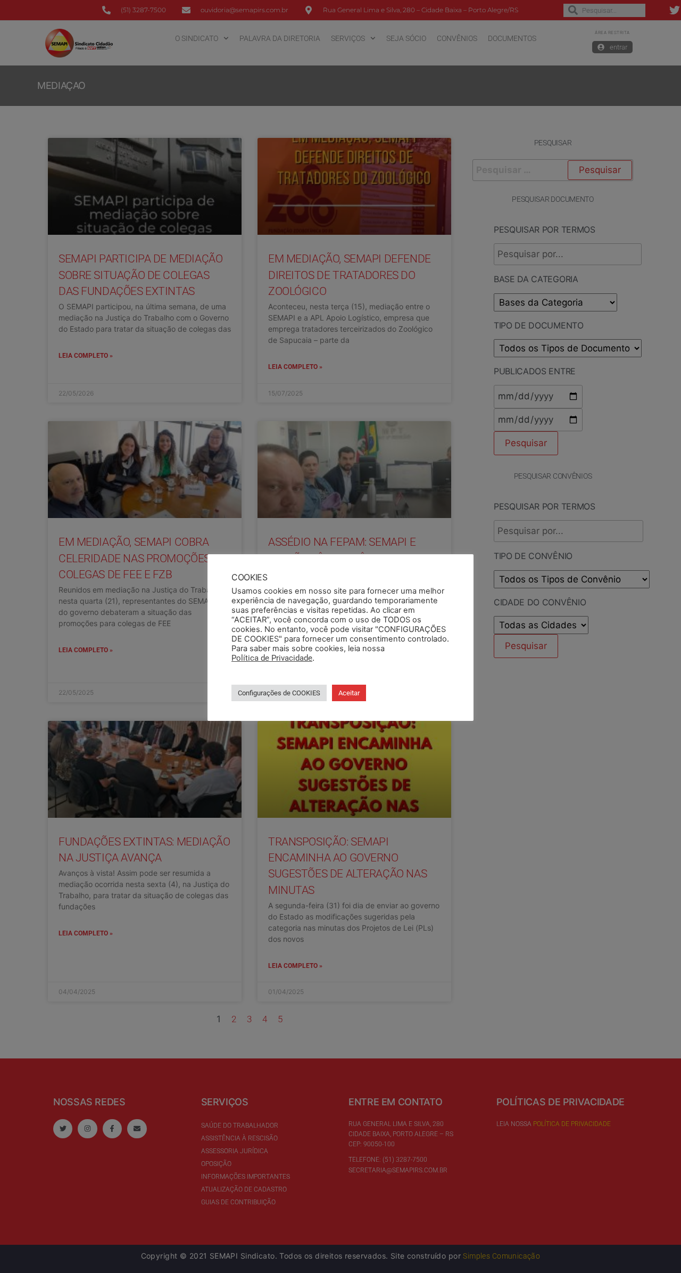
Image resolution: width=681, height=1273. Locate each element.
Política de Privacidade (271, 658)
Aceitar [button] (349, 693)
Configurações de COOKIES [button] (279, 693)
